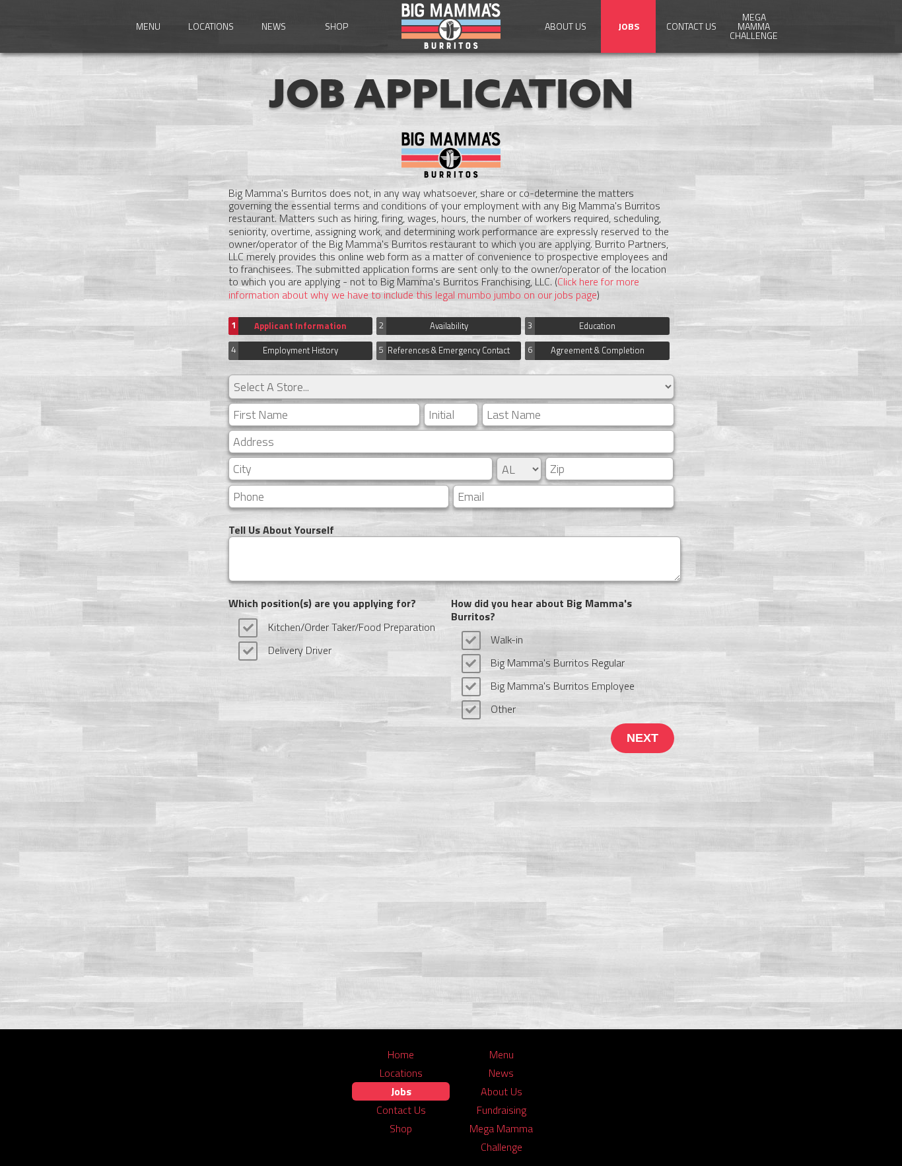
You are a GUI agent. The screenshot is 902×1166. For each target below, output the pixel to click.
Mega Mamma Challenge (754, 26)
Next (642, 738)
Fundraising (501, 1110)
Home (401, 1054)
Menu (148, 26)
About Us (565, 26)
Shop (336, 26)
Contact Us (691, 26)
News (273, 26)
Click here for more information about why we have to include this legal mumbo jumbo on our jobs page (433, 287)
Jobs (628, 26)
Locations (211, 26)
